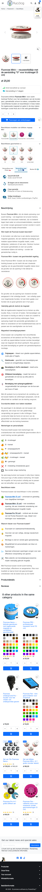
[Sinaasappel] (7, 644)
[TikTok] (24, 857)
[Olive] (24, 713)
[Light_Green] (17, 647)
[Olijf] (4, 647)
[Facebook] (18, 857)
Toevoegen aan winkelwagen (18, 120)
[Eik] (4, 641)
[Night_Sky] (7, 651)
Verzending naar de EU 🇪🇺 (21, 169)
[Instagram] (21, 857)
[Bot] (10, 641)
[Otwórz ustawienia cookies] (3, 859)
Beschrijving (7, 208)
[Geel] (14, 644)
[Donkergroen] (14, 647)
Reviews (5, 586)
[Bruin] (14, 638)
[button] (31, 3)
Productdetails (8, 580)
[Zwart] (4, 635)
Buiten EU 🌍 (34, 169)
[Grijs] (17, 635)
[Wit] (7, 638)
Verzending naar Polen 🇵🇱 (7, 169)
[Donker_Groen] (10, 647)
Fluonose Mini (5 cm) (13, 497)
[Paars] (4, 654)
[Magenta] (10, 654)
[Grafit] (10, 635)
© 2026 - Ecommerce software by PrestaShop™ (21, 889)
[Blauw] (14, 651)
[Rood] (17, 641)
